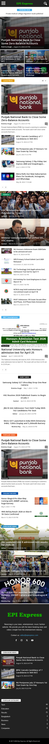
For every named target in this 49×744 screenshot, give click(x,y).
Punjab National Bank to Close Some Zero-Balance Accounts (20, 41)
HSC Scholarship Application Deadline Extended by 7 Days (21, 211)
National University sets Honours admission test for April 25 (21, 351)
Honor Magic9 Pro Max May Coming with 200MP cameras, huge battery (14, 501)
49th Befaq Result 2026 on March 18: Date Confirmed (16, 512)
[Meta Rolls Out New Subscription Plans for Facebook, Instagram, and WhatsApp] (7, 176)
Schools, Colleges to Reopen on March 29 (23, 570)
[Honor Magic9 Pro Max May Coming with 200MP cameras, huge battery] (41, 501)
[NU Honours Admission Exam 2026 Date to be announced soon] (6, 251)
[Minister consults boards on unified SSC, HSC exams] (24, 232)
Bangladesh (5, 717)
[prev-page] (2, 187)
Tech (3, 705)
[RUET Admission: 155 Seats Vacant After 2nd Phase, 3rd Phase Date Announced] (6, 301)
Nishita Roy (16, 427)
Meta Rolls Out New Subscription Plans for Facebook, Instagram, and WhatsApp (37, 71)
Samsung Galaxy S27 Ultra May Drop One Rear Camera (25, 383)
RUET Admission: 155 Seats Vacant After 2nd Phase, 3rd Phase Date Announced (30, 300)
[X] (27, 641)
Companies (5, 728)
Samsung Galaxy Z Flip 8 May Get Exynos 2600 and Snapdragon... (31, 162)
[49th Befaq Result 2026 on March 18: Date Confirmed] (41, 514)
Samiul (4, 216)
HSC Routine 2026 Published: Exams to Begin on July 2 (24, 396)
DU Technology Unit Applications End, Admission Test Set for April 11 (29, 270)
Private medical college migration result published (24, 14)
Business (5, 113)
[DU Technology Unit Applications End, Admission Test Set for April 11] (6, 271)
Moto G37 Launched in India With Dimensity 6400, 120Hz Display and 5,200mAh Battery (24, 422)
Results (4, 713)
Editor (15, 414)
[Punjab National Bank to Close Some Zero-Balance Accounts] (24, 33)
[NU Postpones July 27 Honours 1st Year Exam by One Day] (7, 151)
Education (5, 346)
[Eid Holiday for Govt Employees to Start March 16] (6, 281)
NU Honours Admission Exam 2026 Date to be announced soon (30, 250)
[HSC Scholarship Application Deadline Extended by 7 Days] (24, 205)
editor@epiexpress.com (29, 635)
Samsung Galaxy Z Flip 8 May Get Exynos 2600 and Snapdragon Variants (11, 72)
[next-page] (5, 187)
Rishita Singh (6, 47)
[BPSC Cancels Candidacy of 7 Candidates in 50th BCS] (7, 140)
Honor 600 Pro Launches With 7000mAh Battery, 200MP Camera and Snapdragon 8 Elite (24, 595)
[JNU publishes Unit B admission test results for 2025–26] (24, 536)
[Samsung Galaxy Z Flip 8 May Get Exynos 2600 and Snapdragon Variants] (7, 163)
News (3, 724)
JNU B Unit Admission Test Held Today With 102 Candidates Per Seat (24, 409)
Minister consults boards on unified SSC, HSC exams (22, 239)
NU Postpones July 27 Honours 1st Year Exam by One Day (36, 59)
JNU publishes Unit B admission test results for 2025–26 (24, 543)
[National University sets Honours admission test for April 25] (24, 334)
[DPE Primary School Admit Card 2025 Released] (6, 261)
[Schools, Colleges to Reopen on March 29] (24, 564)
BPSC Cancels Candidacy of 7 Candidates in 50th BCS (11, 59)
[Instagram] (22, 641)
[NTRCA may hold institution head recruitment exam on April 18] (6, 291)
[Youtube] (32, 641)
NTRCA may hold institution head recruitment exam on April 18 (27, 290)
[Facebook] (16, 641)
